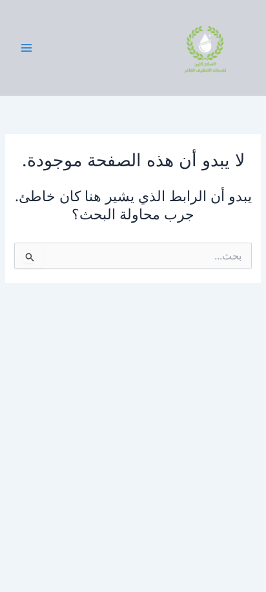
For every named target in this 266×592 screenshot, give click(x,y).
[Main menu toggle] (26, 47)
